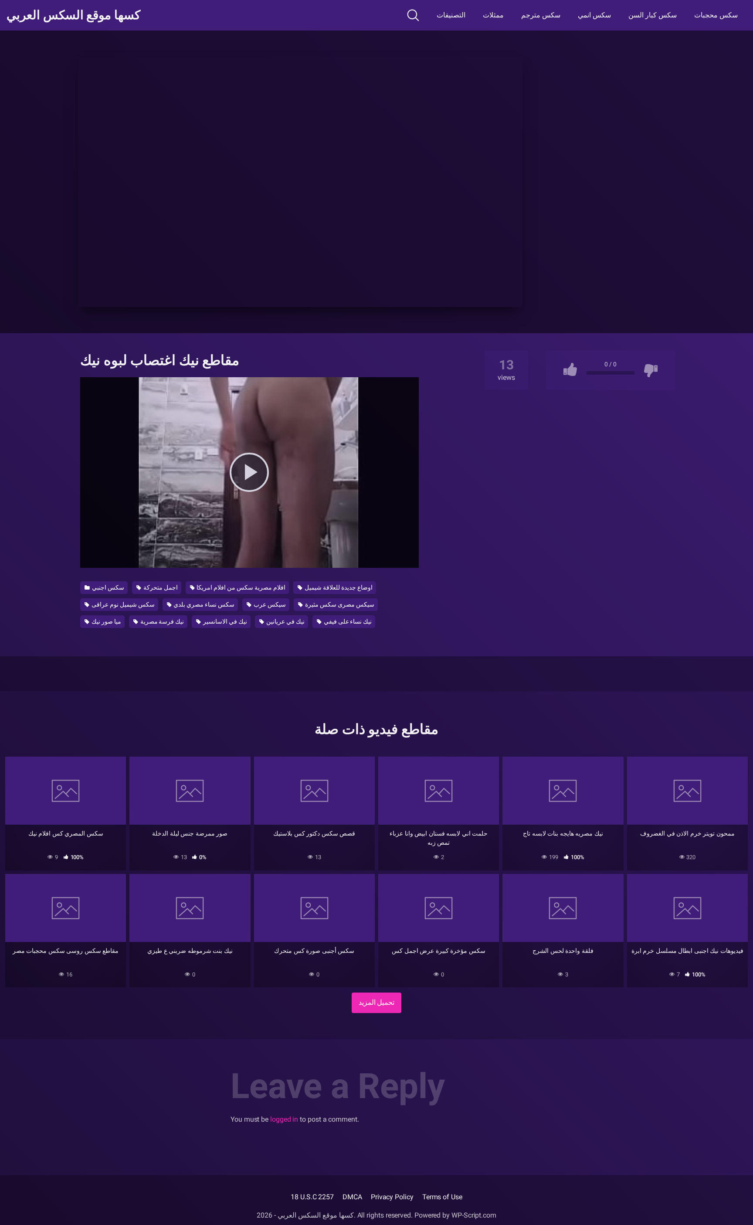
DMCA (352, 1197)
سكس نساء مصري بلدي (204, 604)
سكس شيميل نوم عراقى (122, 604)
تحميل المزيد (377, 1002)
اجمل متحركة (160, 587)
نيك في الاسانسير (224, 621)
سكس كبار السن (652, 15)
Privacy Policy (392, 1197)
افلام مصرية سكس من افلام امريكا (240, 587)
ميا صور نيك (105, 621)
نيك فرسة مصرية (161, 621)
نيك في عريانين (285, 621)
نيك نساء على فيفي (347, 621)
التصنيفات (451, 15)
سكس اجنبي (107, 587)
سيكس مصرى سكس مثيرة (339, 604)
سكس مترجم (540, 15)
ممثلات (493, 15)
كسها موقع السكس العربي (73, 15)
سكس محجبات (716, 15)
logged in (284, 1119)
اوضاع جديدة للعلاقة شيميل (338, 587)
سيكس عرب (269, 604)
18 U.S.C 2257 (312, 1197)
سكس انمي (594, 15)
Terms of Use (442, 1197)
